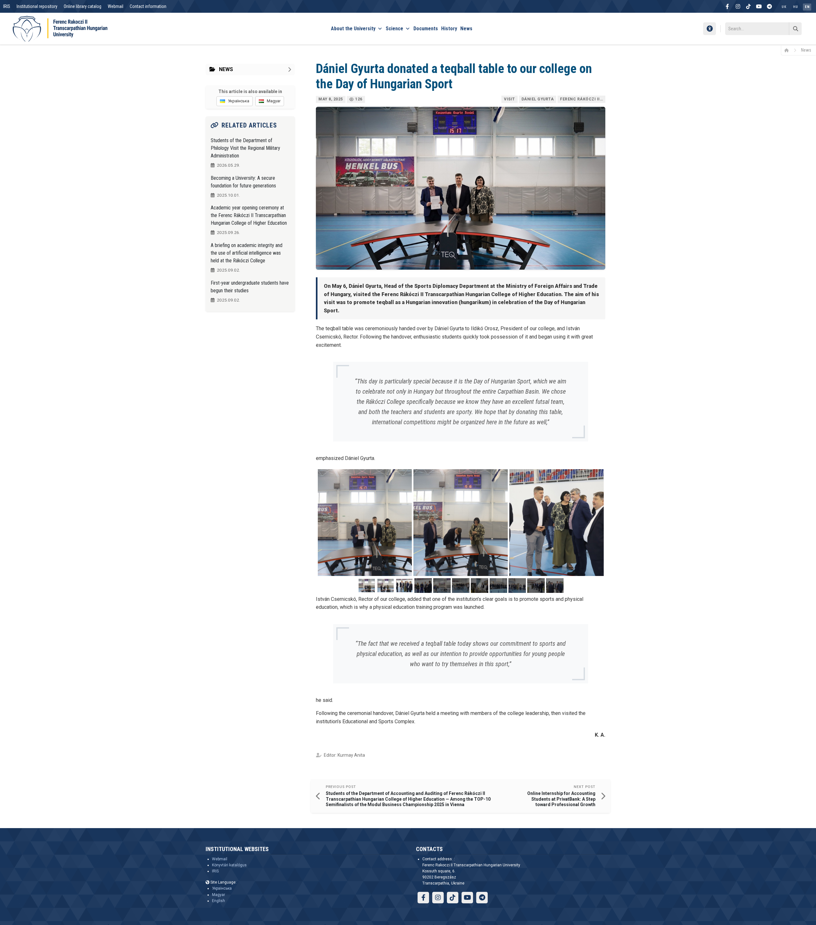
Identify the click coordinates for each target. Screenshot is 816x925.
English (218, 901)
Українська (222, 888)
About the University (353, 28)
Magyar (218, 894)
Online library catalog (82, 6)
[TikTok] (748, 6)
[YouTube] (758, 6)
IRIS (6, 6)
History (449, 28)
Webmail (115, 6)
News (466, 28)
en (807, 7)
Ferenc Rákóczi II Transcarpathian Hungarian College (582, 99)
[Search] (795, 28)
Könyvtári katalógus (229, 865)
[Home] (788, 50)
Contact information (148, 6)
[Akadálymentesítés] (709, 28)
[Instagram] (737, 6)
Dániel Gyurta (537, 99)
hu (795, 7)
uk (784, 7)
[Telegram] (769, 6)
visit (509, 99)
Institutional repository (37, 6)
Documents (425, 28)
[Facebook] (727, 6)
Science (394, 28)
